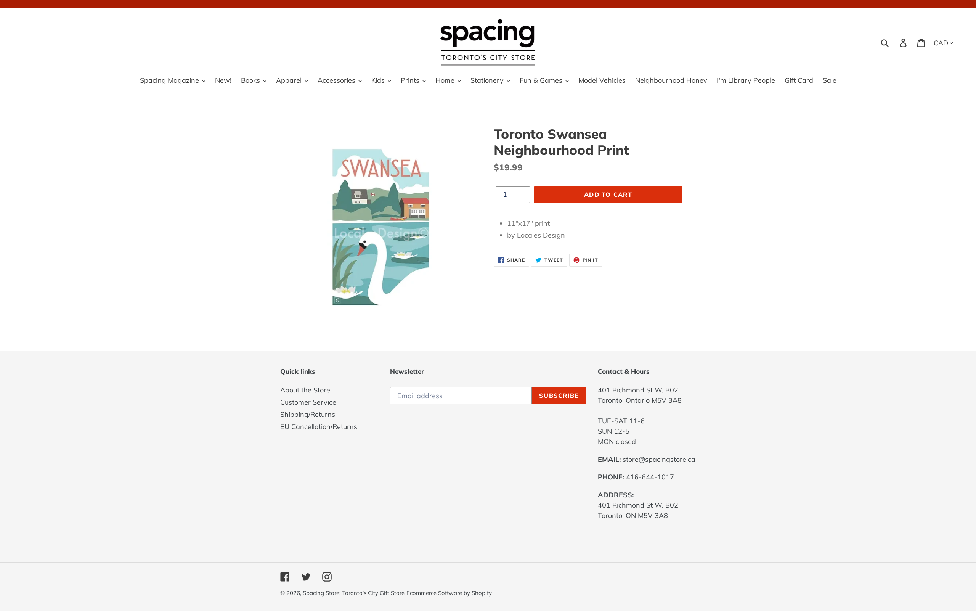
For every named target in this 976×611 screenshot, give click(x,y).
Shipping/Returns (307, 414)
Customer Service (308, 402)
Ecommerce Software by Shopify (449, 593)
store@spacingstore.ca (659, 459)
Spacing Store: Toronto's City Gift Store (354, 593)
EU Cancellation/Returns (318, 426)
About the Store (305, 390)
